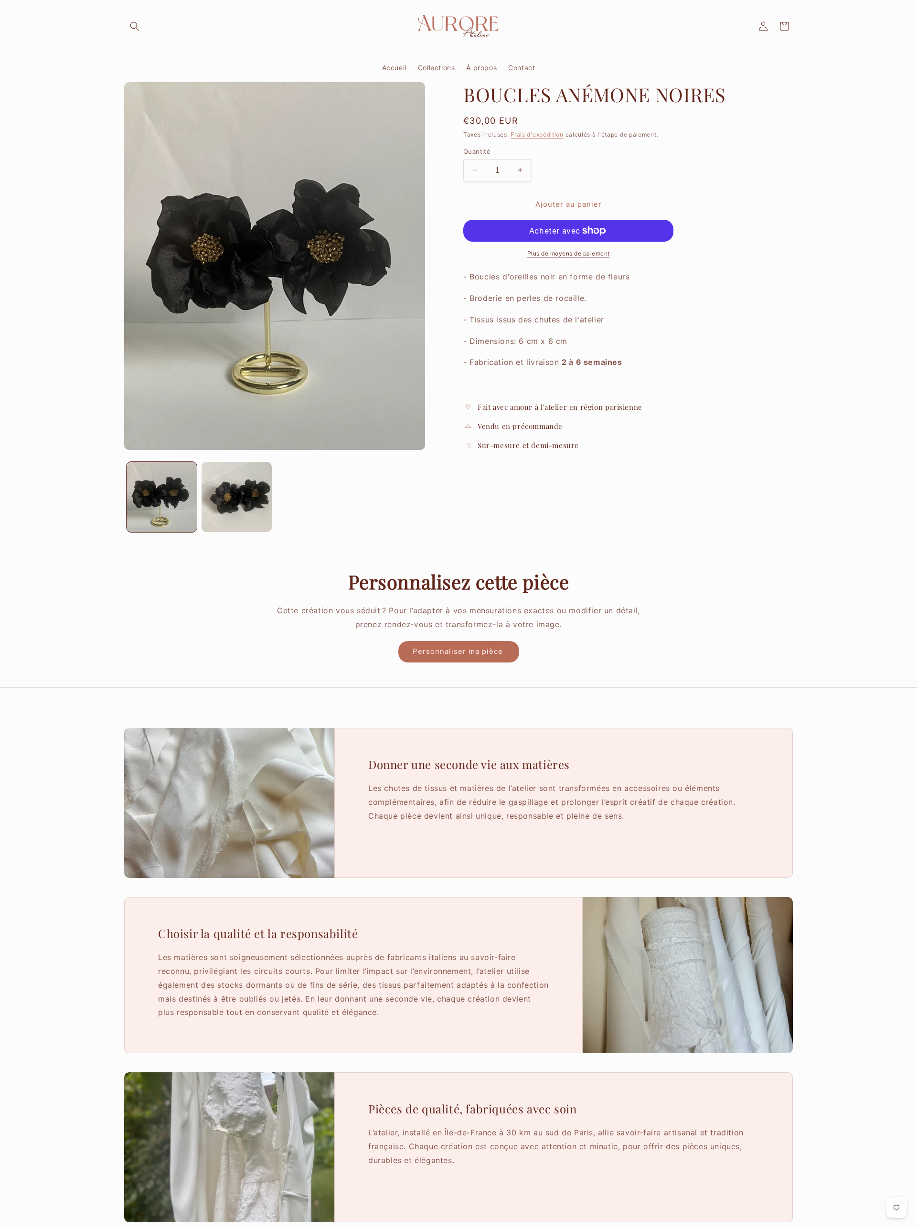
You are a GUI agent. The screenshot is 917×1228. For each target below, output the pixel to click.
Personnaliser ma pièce (459, 651)
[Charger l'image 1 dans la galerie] (162, 497)
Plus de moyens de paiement (568, 253)
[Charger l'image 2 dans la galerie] (237, 497)
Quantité (476, 151)
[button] (134, 26)
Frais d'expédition (537, 134)
